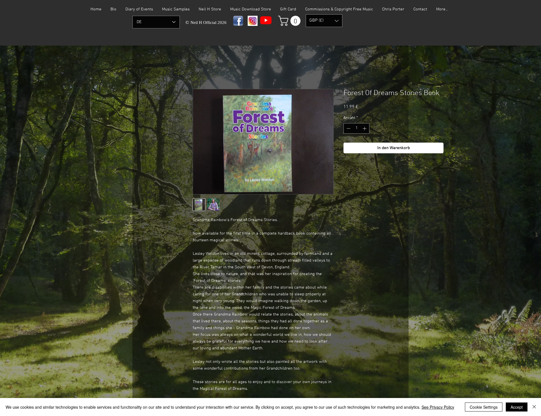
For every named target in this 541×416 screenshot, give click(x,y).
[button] (290, 21)
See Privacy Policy (438, 407)
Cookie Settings (484, 407)
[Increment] (365, 128)
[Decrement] (347, 128)
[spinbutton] (356, 128)
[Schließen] (534, 406)
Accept (517, 407)
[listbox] (324, 20)
